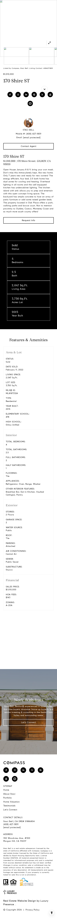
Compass (44, 851)
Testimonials (9, 805)
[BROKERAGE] (30, 103)
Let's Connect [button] (28, 722)
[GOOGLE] (34, 94)
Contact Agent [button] (28, 146)
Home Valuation (11, 802)
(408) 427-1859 (33, 134)
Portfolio (7, 798)
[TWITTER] (42, 94)
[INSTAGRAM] (18, 94)
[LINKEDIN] (26, 94)
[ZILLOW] (50, 94)
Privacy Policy (33, 910)
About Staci (9, 794)
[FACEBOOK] (10, 94)
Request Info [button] (28, 220)
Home (6, 790)
